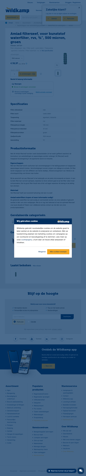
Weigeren (42, 252)
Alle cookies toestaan (58, 252)
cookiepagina (26, 240)
